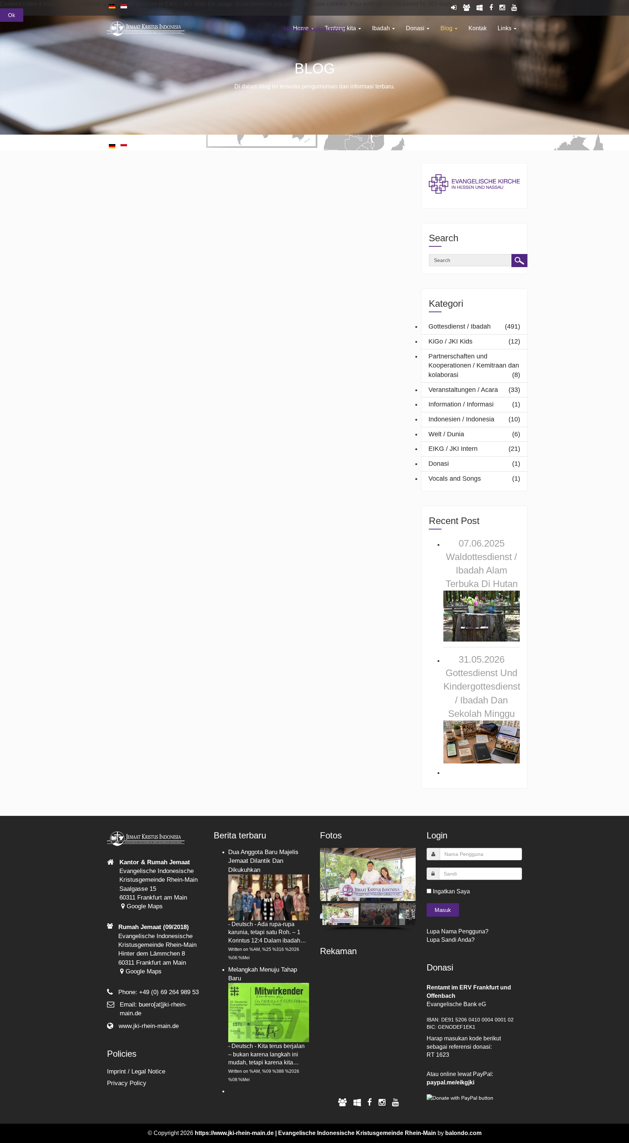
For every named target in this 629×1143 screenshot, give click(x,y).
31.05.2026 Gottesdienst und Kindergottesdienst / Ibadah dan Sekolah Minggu (481, 686)
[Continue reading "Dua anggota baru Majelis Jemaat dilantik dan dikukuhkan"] (268, 897)
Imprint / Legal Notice (136, 1071)
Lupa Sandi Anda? (451, 940)
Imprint (337, 29)
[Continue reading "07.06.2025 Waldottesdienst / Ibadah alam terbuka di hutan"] (481, 615)
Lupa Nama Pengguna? (457, 931)
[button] (331, 874)
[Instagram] (382, 1102)
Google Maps (144, 906)
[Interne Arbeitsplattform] (357, 1102)
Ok (11, 15)
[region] (368, 890)
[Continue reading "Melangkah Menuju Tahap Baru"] (268, 1012)
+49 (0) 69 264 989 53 (169, 992)
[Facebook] (369, 1102)
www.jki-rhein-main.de (149, 1026)
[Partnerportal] (342, 1102)
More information (305, 29)
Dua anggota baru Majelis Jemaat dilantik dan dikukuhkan (263, 861)
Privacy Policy (126, 1083)
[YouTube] (395, 1102)
